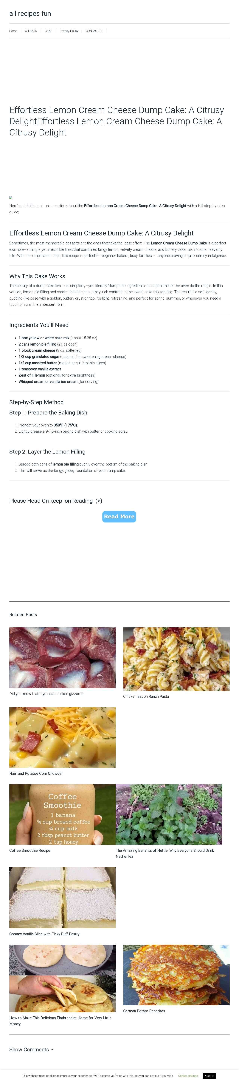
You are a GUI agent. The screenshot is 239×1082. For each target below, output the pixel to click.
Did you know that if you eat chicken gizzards (46, 693)
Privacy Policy (69, 31)
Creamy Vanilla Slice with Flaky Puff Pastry (44, 934)
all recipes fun (30, 13)
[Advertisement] (119, 77)
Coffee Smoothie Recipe (29, 850)
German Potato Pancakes (144, 1011)
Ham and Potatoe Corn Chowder (36, 773)
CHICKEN (31, 31)
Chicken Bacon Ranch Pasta (146, 696)
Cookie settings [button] (188, 1076)
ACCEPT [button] (209, 1076)
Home (13, 31)
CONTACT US (94, 31)
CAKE (48, 31)
